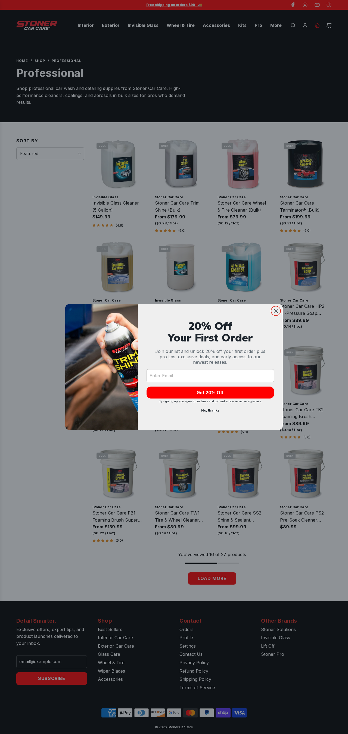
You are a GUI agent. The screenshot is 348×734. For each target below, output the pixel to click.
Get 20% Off (210, 392)
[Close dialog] (276, 311)
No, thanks (210, 410)
